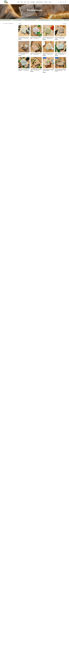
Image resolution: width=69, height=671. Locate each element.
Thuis (3, 23)
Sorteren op (19, 23)
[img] (19, 39)
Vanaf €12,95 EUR (26, 38)
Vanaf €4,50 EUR (22, 54)
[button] (21, 2)
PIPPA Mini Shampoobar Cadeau (23, 53)
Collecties (6, 23)
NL (66, 2)
